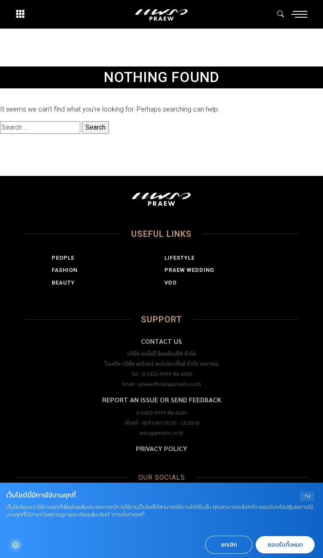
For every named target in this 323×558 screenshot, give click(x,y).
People (63, 258)
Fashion (64, 270)
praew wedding (189, 270)
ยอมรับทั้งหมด (285, 544)
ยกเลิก (229, 544)
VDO (170, 282)
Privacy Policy (161, 448)
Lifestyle (179, 258)
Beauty (63, 282)
